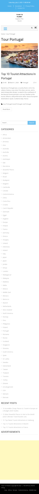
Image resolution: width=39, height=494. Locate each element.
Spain (4, 355)
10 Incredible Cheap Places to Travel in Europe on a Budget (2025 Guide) (20, 409)
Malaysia (6, 278)
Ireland (5, 250)
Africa (5, 135)
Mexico (5, 289)
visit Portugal (27, 104)
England (5, 219)
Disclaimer (18, 6)
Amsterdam (7, 138)
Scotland (6, 341)
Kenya (5, 268)
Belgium (5, 173)
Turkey (5, 380)
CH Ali (4, 83)
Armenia (6, 142)
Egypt (5, 215)
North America (8, 313)
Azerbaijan (6, 159)
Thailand (6, 373)
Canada (5, 191)
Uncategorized (8, 387)
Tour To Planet (19, 16)
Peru (4, 320)
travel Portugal (17, 104)
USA (4, 390)
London (5, 271)
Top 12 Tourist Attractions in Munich (15, 424)
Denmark (6, 212)
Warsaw (5, 397)
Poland (5, 327)
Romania (6, 334)
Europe (5, 222)
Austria (5, 156)
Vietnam (5, 394)
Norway (5, 317)
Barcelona (6, 166)
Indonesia (6, 247)
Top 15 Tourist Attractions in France (15, 427)
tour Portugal (7, 104)
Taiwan (5, 369)
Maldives (6, 282)
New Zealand (7, 310)
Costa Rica (6, 201)
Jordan (5, 264)
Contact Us (21, 8)
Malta (5, 285)
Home (9, 6)
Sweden (5, 362)
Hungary (6, 240)
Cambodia (6, 187)
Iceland (5, 243)
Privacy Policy (30, 6)
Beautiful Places (8, 170)
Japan (5, 257)
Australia (6, 149)
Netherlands (7, 306)
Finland (5, 226)
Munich (5, 303)
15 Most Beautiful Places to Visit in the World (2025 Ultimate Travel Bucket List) (18, 415)
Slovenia (6, 348)
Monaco (6, 296)
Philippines (6, 324)
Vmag (3, 488)
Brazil (5, 177)
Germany (6, 233)
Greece (5, 236)
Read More (6, 109)
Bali (4, 163)
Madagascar (7, 275)
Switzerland (7, 366)
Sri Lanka (6, 359)
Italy (4, 254)
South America (8, 352)
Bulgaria (5, 184)
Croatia (5, 205)
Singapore (6, 345)
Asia (4, 145)
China (5, 198)
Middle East (7, 292)
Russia (5, 338)
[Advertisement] (19, 460)
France (5, 229)
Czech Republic (8, 208)
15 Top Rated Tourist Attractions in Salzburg (18, 420)
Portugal (25, 83)
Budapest (6, 180)
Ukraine (5, 383)
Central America (8, 194)
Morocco (6, 299)
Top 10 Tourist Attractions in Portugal (18, 76)
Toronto (6, 376)
